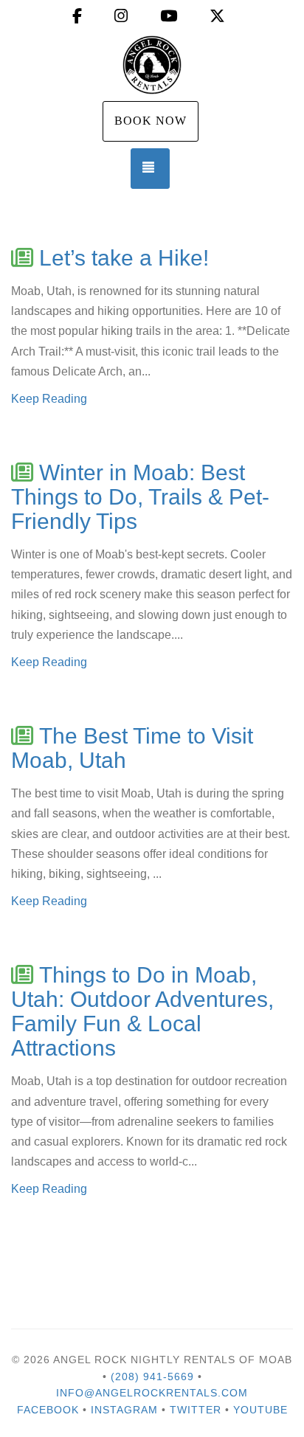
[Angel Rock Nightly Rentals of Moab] (152, 64)
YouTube (260, 1410)
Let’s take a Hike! (124, 258)
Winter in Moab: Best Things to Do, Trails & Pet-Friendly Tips (140, 496)
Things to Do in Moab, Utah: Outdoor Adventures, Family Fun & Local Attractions (142, 1011)
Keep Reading (49, 398)
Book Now (150, 120)
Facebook (48, 1410)
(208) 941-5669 (152, 1376)
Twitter (195, 1410)
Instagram (124, 1410)
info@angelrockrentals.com (152, 1393)
